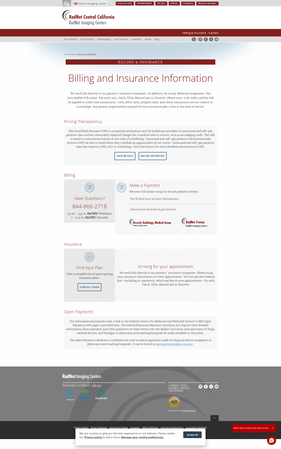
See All (97, 385)
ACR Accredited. (189, 410)
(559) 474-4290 (125, 3)
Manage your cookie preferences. (142, 437)
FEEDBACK (188, 3)
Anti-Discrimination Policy (172, 427)
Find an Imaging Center (92, 3)
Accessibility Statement (196, 427)
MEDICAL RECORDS (207, 3)
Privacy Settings (81, 427)
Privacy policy (93, 437)
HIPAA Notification (150, 427)
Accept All (192, 434)
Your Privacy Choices (118, 427)
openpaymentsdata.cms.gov (174, 344)
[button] (124, 156)
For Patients (70, 55)
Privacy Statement (99, 427)
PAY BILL (161, 3)
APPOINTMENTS (144, 3)
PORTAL (174, 3)
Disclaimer (135, 427)
